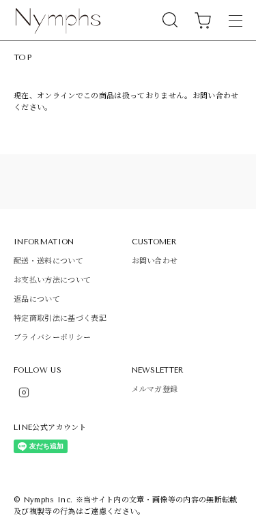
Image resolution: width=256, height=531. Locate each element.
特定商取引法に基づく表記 (60, 318)
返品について (37, 299)
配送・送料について (48, 261)
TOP (22, 57)
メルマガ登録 (155, 389)
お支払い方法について (52, 280)
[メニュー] (235, 20)
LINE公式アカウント (50, 427)
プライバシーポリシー (52, 337)
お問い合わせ (155, 261)
